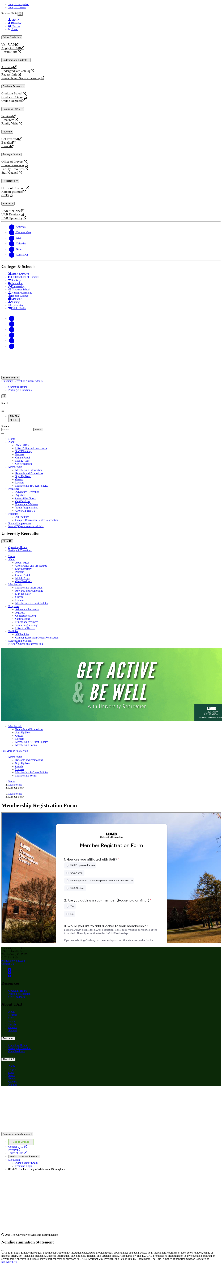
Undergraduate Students (15, 60)
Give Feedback (23, 463)
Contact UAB (17, 1146)
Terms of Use (17, 1152)
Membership (15, 466)
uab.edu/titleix (9, 1261)
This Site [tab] (14, 416)
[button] (111, 751)
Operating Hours (17, 386)
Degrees (12, 1014)
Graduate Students (12, 86)
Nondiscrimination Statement (17, 1134)
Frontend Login (23, 1165)
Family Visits (9, 123)
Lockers (19, 738)
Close (6, 541)
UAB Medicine (11, 211)
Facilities (13, 513)
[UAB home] (111, 374)
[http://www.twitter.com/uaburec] (9, 972)
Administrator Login (26, 1162)
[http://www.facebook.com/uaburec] (9, 969)
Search (5, 426)
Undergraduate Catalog (16, 71)
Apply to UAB (10, 48)
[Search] (3, 396)
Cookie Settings (21, 1142)
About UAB (8, 1059)
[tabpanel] (111, 428)
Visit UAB (8, 44)
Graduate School (11, 93)
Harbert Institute (11, 192)
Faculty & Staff (11, 154)
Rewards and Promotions (29, 729)
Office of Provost (12, 162)
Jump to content (17, 7)
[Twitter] (11, 323)
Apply (11, 1011)
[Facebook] (11, 318)
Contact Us (7, 963)
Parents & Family (12, 109)
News (11, 1021)
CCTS (6, 195)
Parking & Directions (20, 390)
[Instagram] (11, 329)
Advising (7, 67)
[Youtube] (11, 334)
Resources (7, 120)
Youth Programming (26, 507)
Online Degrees (11, 101)
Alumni (6, 131)
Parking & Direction (19, 993)
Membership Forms (26, 745)
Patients (7, 203)
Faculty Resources (12, 169)
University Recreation (13, 380)
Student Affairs (34, 380)
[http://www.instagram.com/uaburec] (9, 975)
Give (11, 1017)
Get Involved (9, 139)
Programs (13, 488)
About (11, 441)
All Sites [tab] (14, 420)
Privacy (14, 1149)
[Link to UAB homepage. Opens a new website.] (31, 1094)
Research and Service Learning (21, 78)
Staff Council (9, 172)
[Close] (20, 14)
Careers (12, 1027)
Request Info (9, 52)
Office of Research (13, 188)
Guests (19, 735)
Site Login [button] (14, 1159)
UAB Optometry (11, 218)
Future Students (11, 37)
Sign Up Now (23, 732)
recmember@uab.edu (13, 960)
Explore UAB (9, 377)
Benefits (6, 142)
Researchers (9, 180)
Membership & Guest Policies (31, 741)
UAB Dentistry (10, 214)
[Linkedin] (11, 346)
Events (6, 146)
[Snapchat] (11, 340)
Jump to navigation (18, 4)
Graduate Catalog (12, 97)
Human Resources (12, 165)
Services (6, 116)
